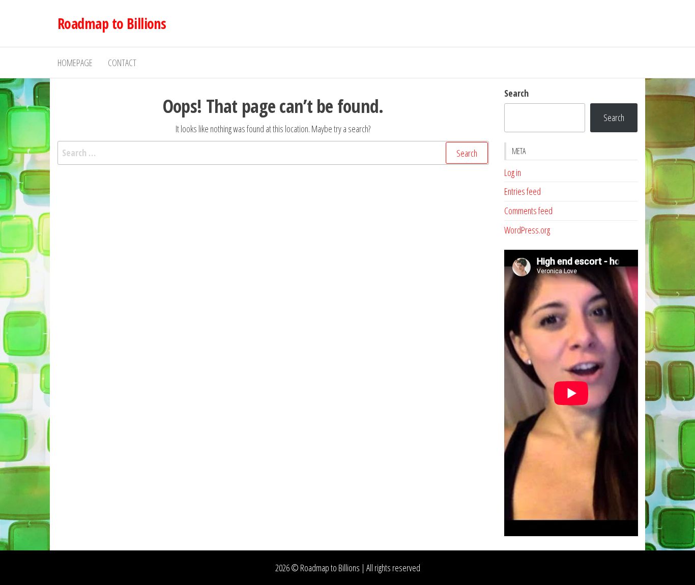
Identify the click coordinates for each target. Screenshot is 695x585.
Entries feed (522, 191)
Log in (512, 172)
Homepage (75, 62)
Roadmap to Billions (111, 23)
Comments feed (528, 210)
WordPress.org (527, 230)
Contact (122, 62)
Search (516, 93)
